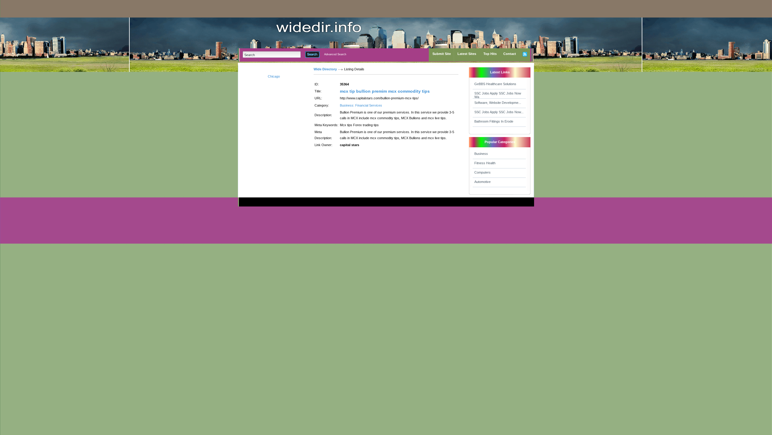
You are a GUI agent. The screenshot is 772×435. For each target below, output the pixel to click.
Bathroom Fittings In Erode (493, 121)
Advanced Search (335, 54)
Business (481, 153)
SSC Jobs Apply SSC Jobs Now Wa (497, 95)
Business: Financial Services (361, 105)
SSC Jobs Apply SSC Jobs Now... (499, 112)
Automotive (482, 182)
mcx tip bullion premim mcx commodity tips (385, 91)
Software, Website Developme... (497, 102)
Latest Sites (466, 54)
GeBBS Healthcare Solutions (495, 84)
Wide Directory (325, 69)
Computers (482, 172)
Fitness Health (484, 163)
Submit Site (441, 54)
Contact (509, 54)
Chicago (274, 76)
